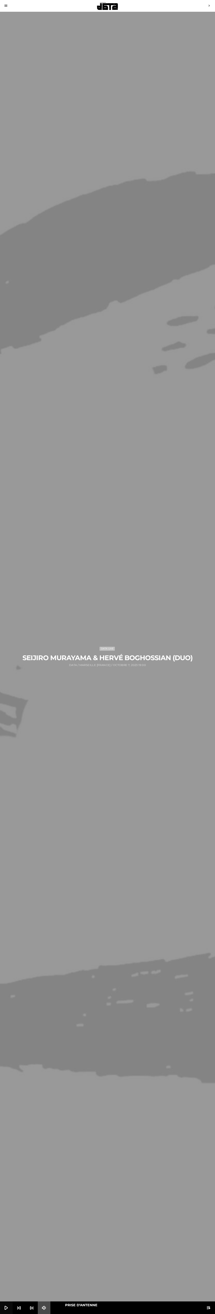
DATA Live (107, 648)
